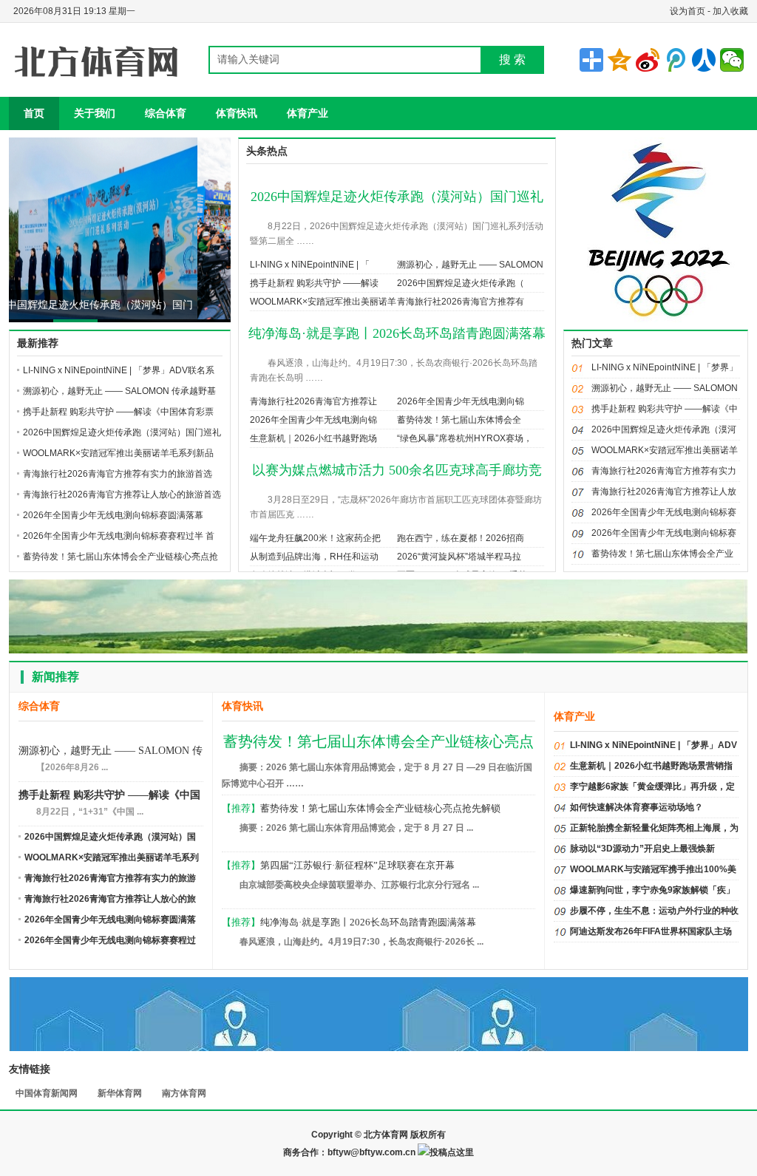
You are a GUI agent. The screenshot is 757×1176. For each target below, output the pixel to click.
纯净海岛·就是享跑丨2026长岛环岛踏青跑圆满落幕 (397, 333)
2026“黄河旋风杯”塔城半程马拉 (459, 556)
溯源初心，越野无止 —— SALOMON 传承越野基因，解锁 (110, 752)
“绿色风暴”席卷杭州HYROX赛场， (464, 438)
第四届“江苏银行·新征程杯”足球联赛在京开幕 (357, 865)
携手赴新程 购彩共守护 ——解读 (314, 283)
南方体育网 (184, 1093)
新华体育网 (120, 1093)
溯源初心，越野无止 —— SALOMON (470, 264)
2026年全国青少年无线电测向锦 (460, 401)
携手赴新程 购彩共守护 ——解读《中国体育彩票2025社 (109, 796)
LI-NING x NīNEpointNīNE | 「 (310, 264)
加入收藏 (730, 11)
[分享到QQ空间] (619, 60)
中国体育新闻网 (47, 1093)
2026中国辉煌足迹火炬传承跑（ (460, 283)
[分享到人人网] (704, 60)
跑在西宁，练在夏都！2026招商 (460, 538)
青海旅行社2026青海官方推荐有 (460, 301)
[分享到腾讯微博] (676, 60)
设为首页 (687, 11)
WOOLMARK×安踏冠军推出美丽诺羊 (323, 301)
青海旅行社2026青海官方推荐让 (313, 401)
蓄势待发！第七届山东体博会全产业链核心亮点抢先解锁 (380, 808)
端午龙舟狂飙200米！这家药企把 (315, 538)
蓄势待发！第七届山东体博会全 (459, 420)
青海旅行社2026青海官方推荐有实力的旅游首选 (117, 474)
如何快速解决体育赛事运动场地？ (636, 807)
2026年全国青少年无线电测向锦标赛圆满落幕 (113, 515)
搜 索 (512, 59)
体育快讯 (236, 113)
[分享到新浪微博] (647, 60)
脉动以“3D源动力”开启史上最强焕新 (642, 848)
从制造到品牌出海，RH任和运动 (314, 556)
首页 (34, 113)
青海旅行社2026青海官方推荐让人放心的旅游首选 (122, 494)
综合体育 (165, 113)
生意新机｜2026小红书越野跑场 (313, 438)
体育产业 (307, 113)
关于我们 (94, 113)
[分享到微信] (732, 60)
